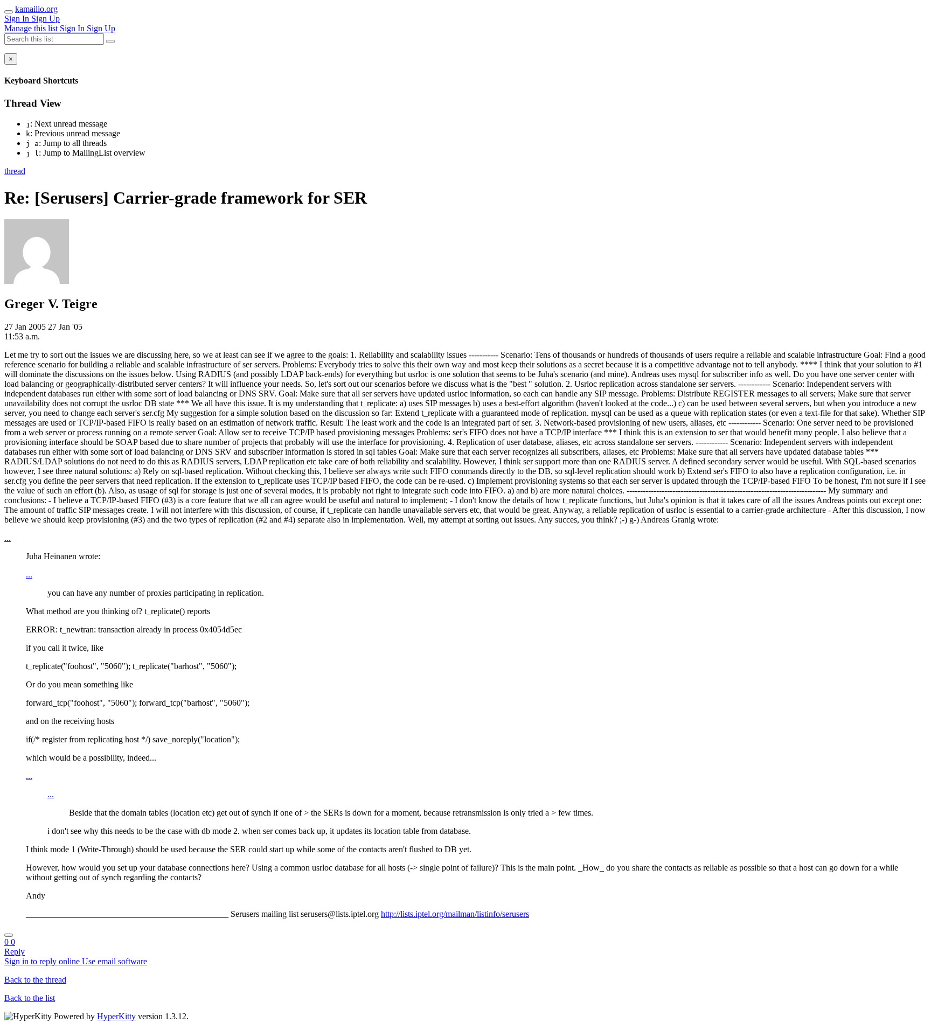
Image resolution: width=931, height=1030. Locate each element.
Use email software (114, 961)
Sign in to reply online (43, 961)
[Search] (110, 41)
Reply (14, 951)
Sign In (17, 18)
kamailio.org (36, 8)
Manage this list (32, 28)
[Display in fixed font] (8, 935)
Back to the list (29, 998)
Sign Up (45, 18)
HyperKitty (116, 1016)
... (7, 537)
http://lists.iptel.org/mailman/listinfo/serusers (455, 913)
